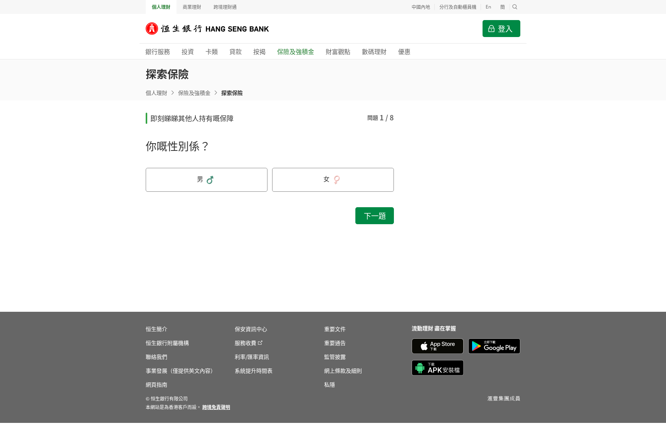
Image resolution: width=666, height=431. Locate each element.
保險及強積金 (194, 92)
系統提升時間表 (253, 370)
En (488, 6)
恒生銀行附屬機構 (167, 342)
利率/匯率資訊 (252, 356)
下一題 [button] (375, 215)
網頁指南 (156, 384)
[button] (515, 7)
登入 (505, 28)
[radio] (206, 180)
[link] (216, 407)
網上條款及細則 (343, 370)
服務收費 (245, 342)
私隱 (329, 384)
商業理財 (192, 6)
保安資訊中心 (251, 329)
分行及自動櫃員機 (457, 6)
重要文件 (335, 329)
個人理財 (161, 6)
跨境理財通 (225, 6)
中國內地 (421, 6)
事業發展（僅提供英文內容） (181, 370)
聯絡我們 (156, 356)
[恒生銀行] (213, 28)
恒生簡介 (156, 329)
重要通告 (335, 342)
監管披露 (335, 356)
